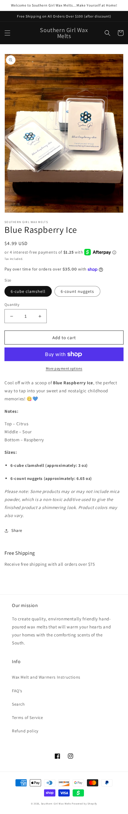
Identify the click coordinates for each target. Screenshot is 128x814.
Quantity (11, 304)
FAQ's (17, 690)
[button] (7, 32)
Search (18, 704)
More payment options (64, 368)
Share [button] (16, 530)
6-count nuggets (77, 291)
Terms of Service (27, 717)
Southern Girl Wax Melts (56, 803)
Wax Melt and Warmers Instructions (46, 677)
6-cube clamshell (28, 291)
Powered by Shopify (84, 803)
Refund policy (25, 731)
